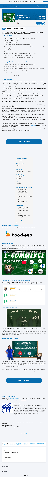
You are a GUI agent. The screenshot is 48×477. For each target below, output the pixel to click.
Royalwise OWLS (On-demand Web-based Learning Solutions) (23, 1)
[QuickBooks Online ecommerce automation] (19, 239)
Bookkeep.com (14, 225)
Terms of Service (14, 398)
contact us (23, 400)
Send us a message (5, 466)
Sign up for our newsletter (7, 468)
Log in (45, 1)
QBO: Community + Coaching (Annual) (22, 443)
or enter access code (40, 24)
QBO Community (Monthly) (22, 444)
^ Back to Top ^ (24, 433)
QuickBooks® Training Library (13, 460)
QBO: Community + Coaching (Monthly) (37, 443)
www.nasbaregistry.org (24, 415)
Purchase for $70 (40, 22)
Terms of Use (4, 471)
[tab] (4, 28)
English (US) (43, 467)
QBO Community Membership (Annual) (9, 444)
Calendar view (42, 6)
